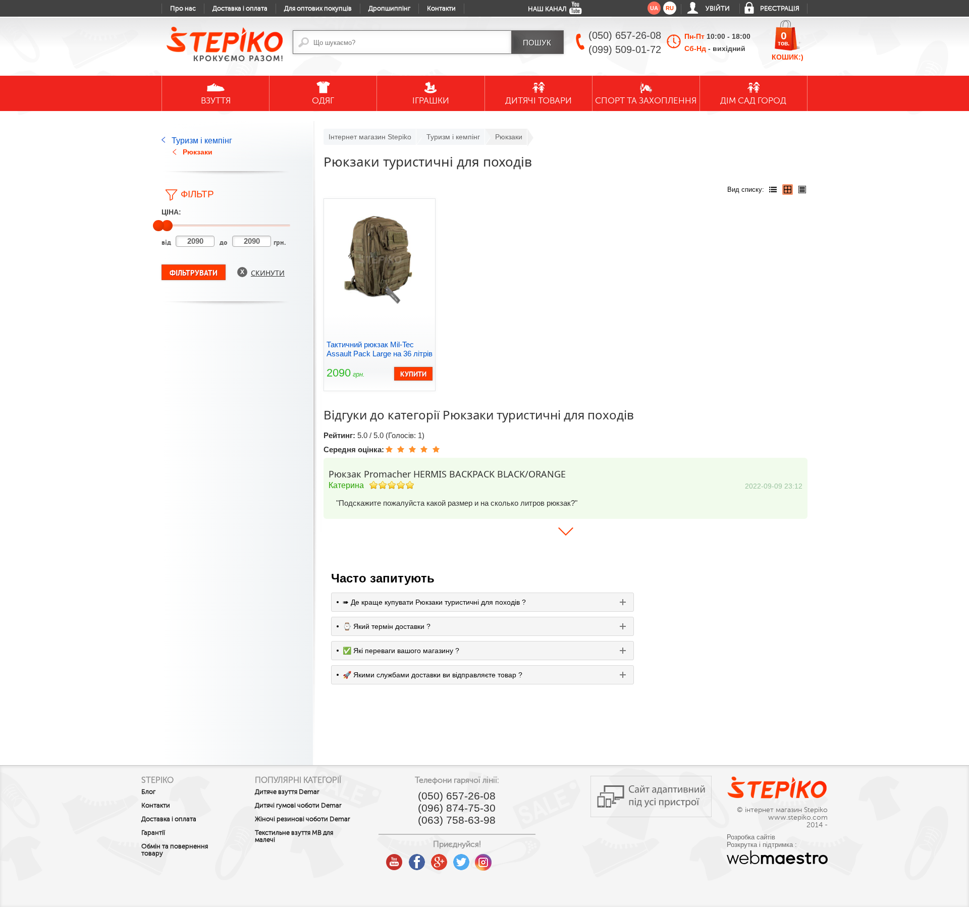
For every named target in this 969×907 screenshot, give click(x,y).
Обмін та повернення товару (174, 850)
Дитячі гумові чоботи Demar (298, 805)
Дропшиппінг (389, 8)
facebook (416, 858)
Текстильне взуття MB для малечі (294, 836)
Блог (148, 791)
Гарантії (153, 832)
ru (670, 8)
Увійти (718, 8)
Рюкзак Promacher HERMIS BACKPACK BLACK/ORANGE (447, 474)
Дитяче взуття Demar (287, 791)
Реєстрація (779, 8)
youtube (394, 858)
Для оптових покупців (318, 8)
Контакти (441, 8)
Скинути (268, 273)
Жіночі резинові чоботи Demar (302, 819)
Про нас (183, 8)
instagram (483, 858)
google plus (439, 862)
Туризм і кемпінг (202, 140)
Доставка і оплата (239, 8)
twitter (461, 858)
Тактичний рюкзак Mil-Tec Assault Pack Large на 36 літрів (380, 349)
